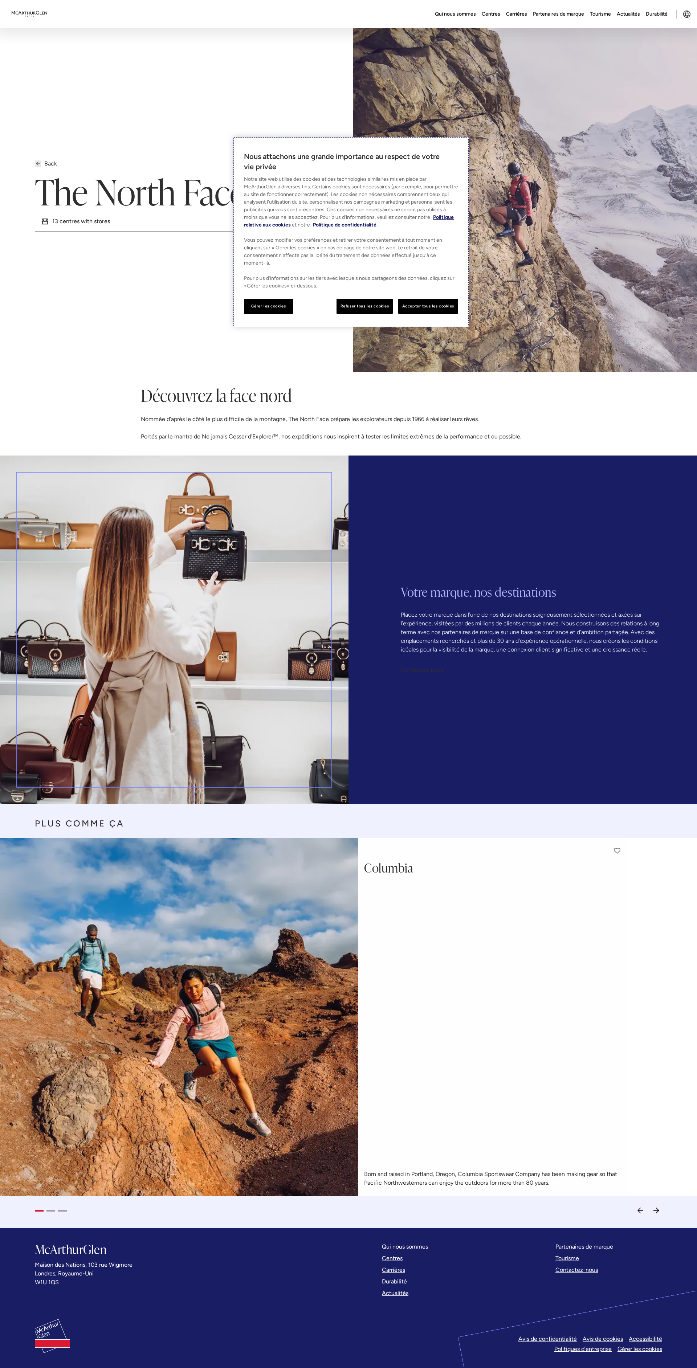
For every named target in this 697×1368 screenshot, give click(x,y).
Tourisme (600, 14)
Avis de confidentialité (547, 1338)
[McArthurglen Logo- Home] (30, 14)
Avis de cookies (603, 1338)
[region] (351, 232)
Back (50, 163)
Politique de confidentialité (344, 225)
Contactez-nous (422, 669)
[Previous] (640, 1210)
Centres (491, 14)
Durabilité (657, 14)
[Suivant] (656, 1210)
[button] (617, 850)
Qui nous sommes (455, 14)
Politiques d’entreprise (583, 1348)
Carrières (516, 14)
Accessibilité (645, 1338)
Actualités (628, 14)
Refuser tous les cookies (365, 306)
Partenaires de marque (558, 14)
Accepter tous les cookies (428, 306)
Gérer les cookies (639, 1348)
